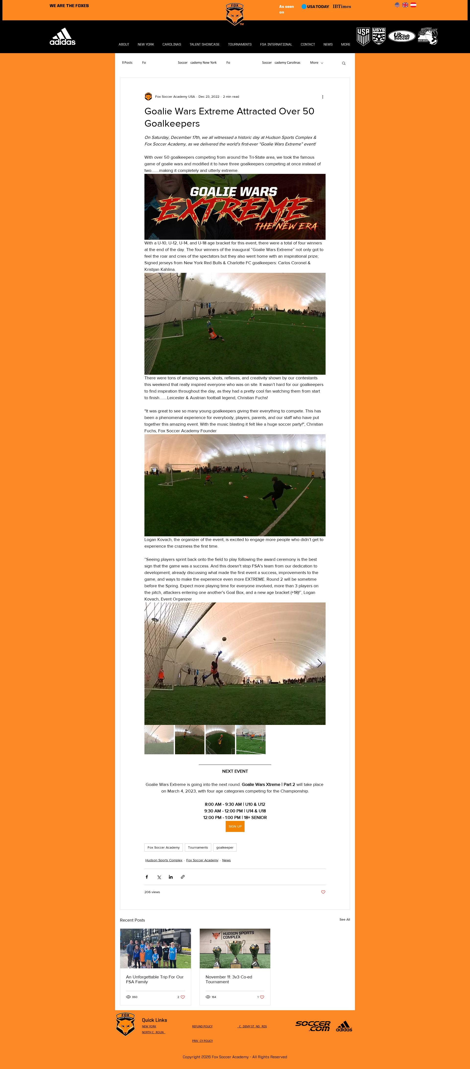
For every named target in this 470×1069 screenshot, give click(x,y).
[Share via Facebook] (146, 877)
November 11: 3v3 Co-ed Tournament (229, 979)
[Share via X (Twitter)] (158, 877)
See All (345, 919)
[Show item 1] (159, 739)
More (314, 63)
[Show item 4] (251, 739)
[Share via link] (182, 877)
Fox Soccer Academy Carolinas (263, 63)
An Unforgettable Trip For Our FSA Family (155, 979)
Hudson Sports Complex (163, 860)
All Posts (126, 63)
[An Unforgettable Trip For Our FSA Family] (155, 948)
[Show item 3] (220, 739)
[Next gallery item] (320, 663)
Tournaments (198, 847)
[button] (343, 63)
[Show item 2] (189, 739)
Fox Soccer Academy (164, 847)
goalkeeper (225, 847)
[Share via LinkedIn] (170, 877)
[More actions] (323, 96)
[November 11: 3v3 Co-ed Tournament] (235, 948)
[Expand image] (235, 663)
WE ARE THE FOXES (69, 6)
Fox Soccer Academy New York (179, 63)
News (226, 860)
